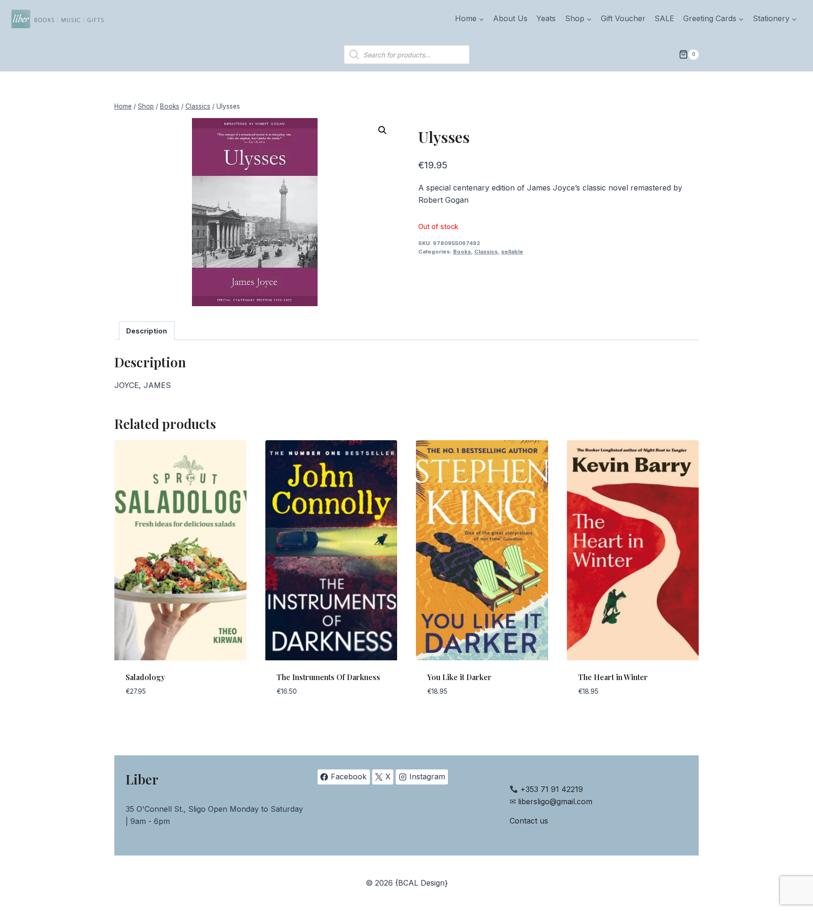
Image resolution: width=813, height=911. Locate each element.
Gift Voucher (623, 18)
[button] (382, 130)
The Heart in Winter (613, 677)
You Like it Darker (459, 677)
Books (462, 251)
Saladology (145, 677)
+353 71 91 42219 (551, 789)
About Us (510, 18)
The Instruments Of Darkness (328, 677)
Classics (486, 251)
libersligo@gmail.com (555, 801)
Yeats (546, 18)
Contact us (529, 820)
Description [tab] (146, 331)
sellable (512, 251)
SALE (664, 18)
